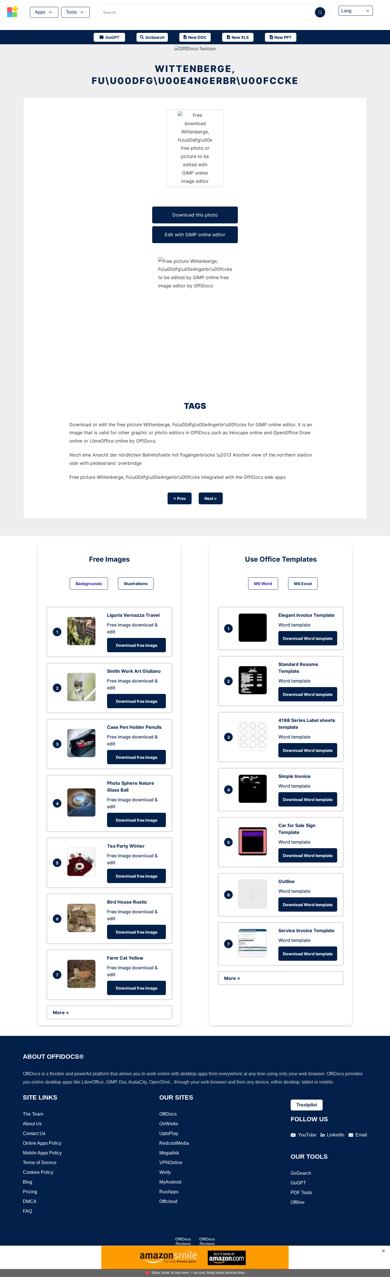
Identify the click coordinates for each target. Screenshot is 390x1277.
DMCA (30, 1201)
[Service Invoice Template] (254, 955)
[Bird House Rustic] (82, 930)
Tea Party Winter (126, 846)
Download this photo (195, 215)
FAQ (27, 1211)
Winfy (165, 1172)
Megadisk (169, 1152)
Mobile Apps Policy (42, 1152)
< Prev (179, 498)
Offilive (298, 1202)
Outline (286, 881)
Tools (71, 12)
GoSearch (301, 1173)
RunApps (168, 1191)
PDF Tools (301, 1192)
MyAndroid (170, 1182)
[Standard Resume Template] (254, 693)
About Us (32, 1123)
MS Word (263, 583)
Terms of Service (40, 1162)
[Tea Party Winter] (82, 874)
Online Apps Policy (42, 1143)
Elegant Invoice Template (306, 615)
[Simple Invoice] (254, 801)
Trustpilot (306, 1104)
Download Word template (308, 638)
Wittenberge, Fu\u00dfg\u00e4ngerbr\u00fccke (195, 74)
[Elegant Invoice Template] (254, 640)
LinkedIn (335, 1134)
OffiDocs (168, 1114)
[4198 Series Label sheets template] (254, 749)
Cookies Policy (38, 1172)
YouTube (307, 1134)
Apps (40, 12)
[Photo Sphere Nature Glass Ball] (82, 815)
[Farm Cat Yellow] (82, 986)
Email (361, 1134)
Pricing (30, 1191)
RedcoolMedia (174, 1143)
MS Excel (303, 583)
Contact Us (34, 1133)
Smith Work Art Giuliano (134, 671)
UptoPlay (168, 1133)
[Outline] (254, 906)
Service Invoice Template (306, 930)
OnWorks (168, 1123)
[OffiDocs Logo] (13, 12)
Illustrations (136, 583)
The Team (33, 1114)
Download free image (136, 645)
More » (61, 1012)
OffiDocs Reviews (183, 1241)
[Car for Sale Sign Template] (254, 854)
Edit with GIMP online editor (195, 234)
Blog (27, 1182)
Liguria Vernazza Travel (133, 615)
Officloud (168, 1201)
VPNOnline (170, 1162)
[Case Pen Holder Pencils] (82, 755)
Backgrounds (89, 583)
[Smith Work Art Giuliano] (82, 699)
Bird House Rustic (127, 902)
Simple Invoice (294, 776)
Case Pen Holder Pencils (134, 727)
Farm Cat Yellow (125, 958)
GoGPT (298, 1182)
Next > (210, 498)
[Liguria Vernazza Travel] (82, 643)
